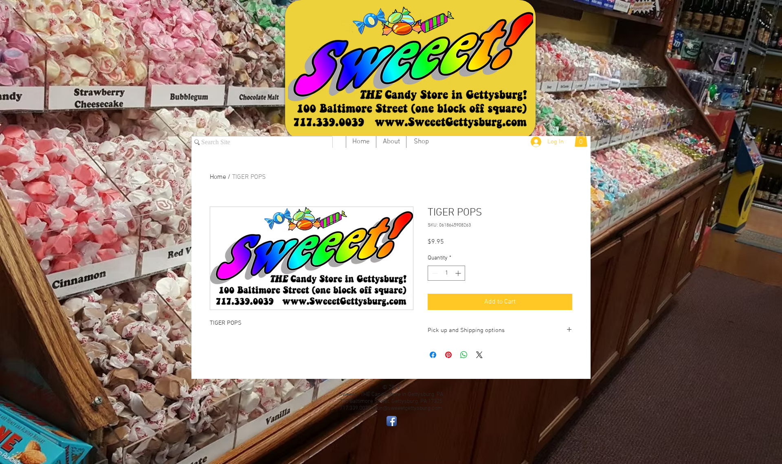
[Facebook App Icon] (392, 421)
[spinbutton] (446, 273)
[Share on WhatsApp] (464, 355)
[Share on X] (479, 355)
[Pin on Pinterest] (448, 355)
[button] (581, 139)
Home (218, 177)
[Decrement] (434, 273)
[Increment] (459, 273)
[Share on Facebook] (433, 355)
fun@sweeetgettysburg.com (408, 408)
